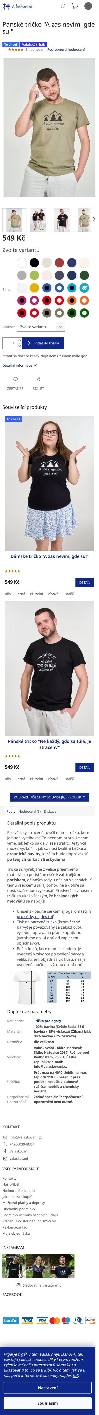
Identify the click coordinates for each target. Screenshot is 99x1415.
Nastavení (48, 1387)
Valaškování (19, 1151)
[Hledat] (63, 6)
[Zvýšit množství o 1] (19, 340)
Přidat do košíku (46, 343)
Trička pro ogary (47, 1020)
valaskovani (19, 1158)
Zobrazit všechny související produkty (49, 797)
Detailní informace (17, 365)
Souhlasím (47, 1403)
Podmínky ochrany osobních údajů (30, 1215)
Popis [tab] (10, 811)
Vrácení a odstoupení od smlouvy (29, 1221)
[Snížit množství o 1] (19, 346)
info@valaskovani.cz (26, 1137)
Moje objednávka (16, 1233)
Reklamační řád (14, 1227)
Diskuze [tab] (50, 811)
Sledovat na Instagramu (42, 1285)
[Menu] (88, 6)
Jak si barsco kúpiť (16, 1196)
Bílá (8, 593)
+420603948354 (22, 1144)
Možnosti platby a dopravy (23, 1202)
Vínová (53, 593)
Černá (20, 593)
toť (75, 1375)
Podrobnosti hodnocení (66, 49)
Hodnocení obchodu (18, 1190)
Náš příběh (11, 1184)
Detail (84, 582)
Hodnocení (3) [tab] (30, 811)
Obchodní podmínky (18, 1209)
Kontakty (9, 1178)
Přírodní (36, 593)
